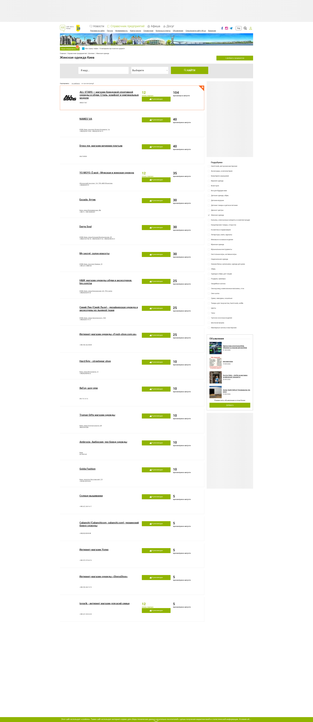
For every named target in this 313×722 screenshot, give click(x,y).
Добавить (230, 405)
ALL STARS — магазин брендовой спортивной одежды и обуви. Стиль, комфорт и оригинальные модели (109, 95)
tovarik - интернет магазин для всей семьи (104, 603)
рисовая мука (228, 361)
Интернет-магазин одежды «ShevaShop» (103, 576)
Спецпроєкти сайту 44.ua (196, 31)
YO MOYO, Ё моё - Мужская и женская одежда (106, 172)
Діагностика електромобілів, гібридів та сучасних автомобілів (235, 347)
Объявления (178, 31)
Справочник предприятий (128, 26)
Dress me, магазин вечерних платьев (100, 145)
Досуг (170, 26)
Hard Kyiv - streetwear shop (95, 361)
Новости (98, 26)
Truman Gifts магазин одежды (97, 414)
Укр (238, 28)
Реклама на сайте (97, 31)
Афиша (155, 26)
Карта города (135, 31)
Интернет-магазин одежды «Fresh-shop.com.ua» (108, 334)
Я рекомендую (157, 99)
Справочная (148, 31)
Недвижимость (121, 31)
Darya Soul (85, 226)
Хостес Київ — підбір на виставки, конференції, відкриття (235, 376)
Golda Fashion (87, 468)
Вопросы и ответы (163, 31)
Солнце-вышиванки (91, 495)
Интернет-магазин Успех (93, 549)
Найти (190, 70)
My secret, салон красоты (94, 253)
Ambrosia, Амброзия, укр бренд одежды (103, 441)
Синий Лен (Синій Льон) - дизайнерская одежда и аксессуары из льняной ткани (108, 309)
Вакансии (212, 31)
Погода (110, 31)
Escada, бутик (87, 199)
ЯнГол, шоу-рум (88, 388)
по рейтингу (76, 83)
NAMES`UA (85, 118)
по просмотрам (86, 83)
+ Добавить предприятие (234, 58)
